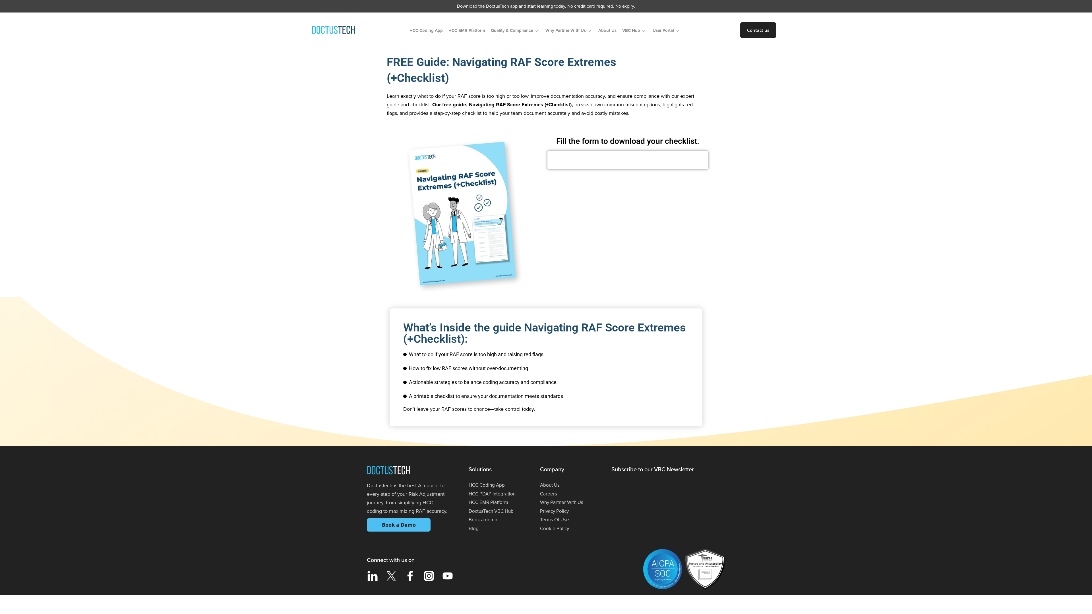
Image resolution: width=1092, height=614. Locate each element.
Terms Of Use (554, 520)
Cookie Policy (554, 529)
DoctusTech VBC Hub (491, 511)
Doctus (388, 471)
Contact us (758, 30)
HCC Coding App (426, 30)
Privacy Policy (554, 511)
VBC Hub (631, 30)
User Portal (663, 30)
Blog (474, 529)
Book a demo (483, 520)
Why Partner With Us (565, 30)
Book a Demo (399, 524)
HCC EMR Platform (466, 30)
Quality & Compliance (512, 30)
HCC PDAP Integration (492, 494)
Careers (548, 494)
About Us (607, 30)
